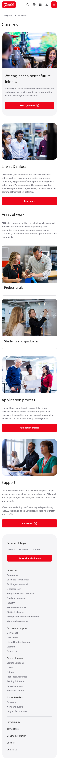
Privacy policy (13, 721)
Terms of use (13, 728)
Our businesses (15, 658)
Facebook (23, 549)
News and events (15, 706)
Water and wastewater (17, 621)
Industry (11, 602)
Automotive (12, 575)
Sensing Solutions (15, 681)
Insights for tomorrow (17, 711)
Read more (29, 201)
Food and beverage (16, 598)
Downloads (12, 632)
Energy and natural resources (21, 593)
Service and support (17, 628)
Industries (12, 570)
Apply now (27, 523)
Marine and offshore (16, 607)
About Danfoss (21, 15)
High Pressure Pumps (17, 676)
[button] (40, 4)
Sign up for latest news (29, 558)
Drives (10, 667)
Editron (10, 672)
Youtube (36, 549)
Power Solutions (14, 685)
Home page (7, 15)
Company (11, 702)
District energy (14, 588)
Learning (11, 646)
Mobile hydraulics (15, 611)
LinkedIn (11, 549)
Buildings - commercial (18, 579)
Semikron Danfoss (15, 690)
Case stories (12, 637)
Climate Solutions (15, 662)
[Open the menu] (54, 4)
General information (16, 735)
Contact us (12, 651)
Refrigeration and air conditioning (23, 616)
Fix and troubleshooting (18, 642)
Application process (29, 427)
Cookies (10, 742)
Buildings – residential (17, 584)
